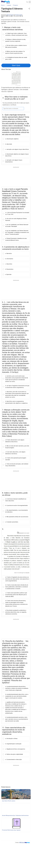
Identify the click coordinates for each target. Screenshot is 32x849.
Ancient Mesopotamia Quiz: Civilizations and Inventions (15, 815)
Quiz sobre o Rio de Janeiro (8, 800)
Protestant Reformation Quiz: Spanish (11, 830)
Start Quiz (16, 65)
